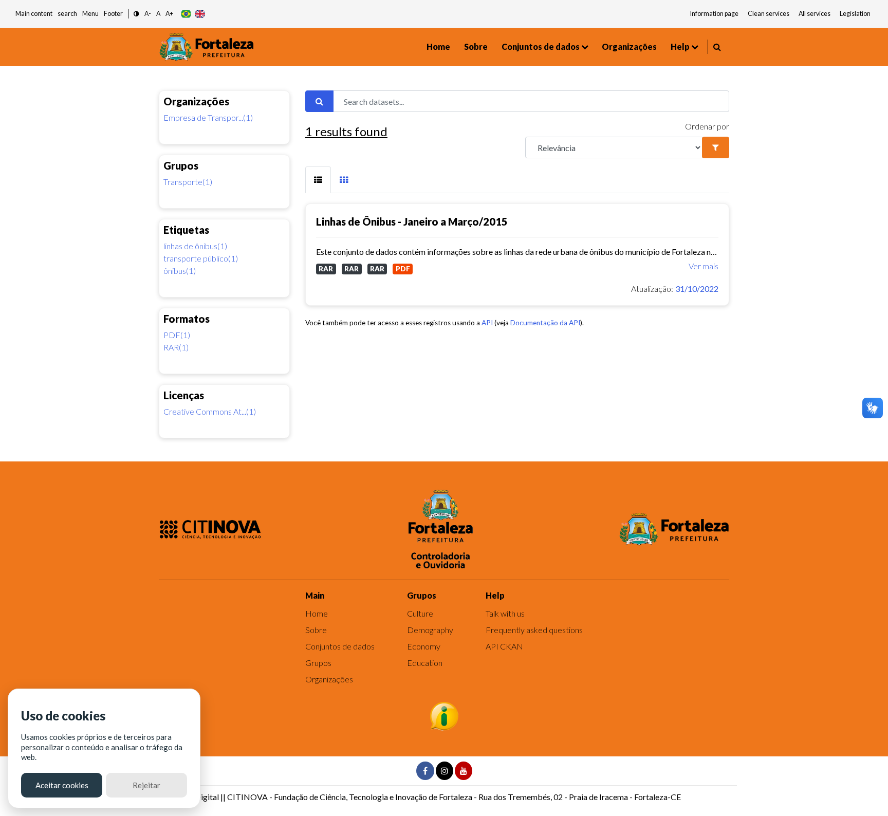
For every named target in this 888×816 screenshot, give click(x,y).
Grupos (318, 662)
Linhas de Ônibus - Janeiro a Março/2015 (412, 221)
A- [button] (147, 13)
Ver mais (703, 266)
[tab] (318, 179)
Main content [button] (33, 13)
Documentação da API (545, 323)
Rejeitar (146, 785)
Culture (420, 613)
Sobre (476, 46)
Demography (430, 630)
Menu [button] (90, 13)
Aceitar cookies (61, 785)
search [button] (67, 13)
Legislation (855, 13)
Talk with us (505, 613)
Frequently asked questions (534, 630)
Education (424, 662)
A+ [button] (169, 13)
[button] (136, 14)
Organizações (629, 46)
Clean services (768, 13)
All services (814, 13)
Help (680, 46)
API (487, 323)
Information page (714, 13)
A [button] (158, 13)
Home (438, 46)
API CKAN (504, 646)
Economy (423, 646)
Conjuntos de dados (541, 46)
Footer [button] (113, 13)
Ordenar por (707, 126)
